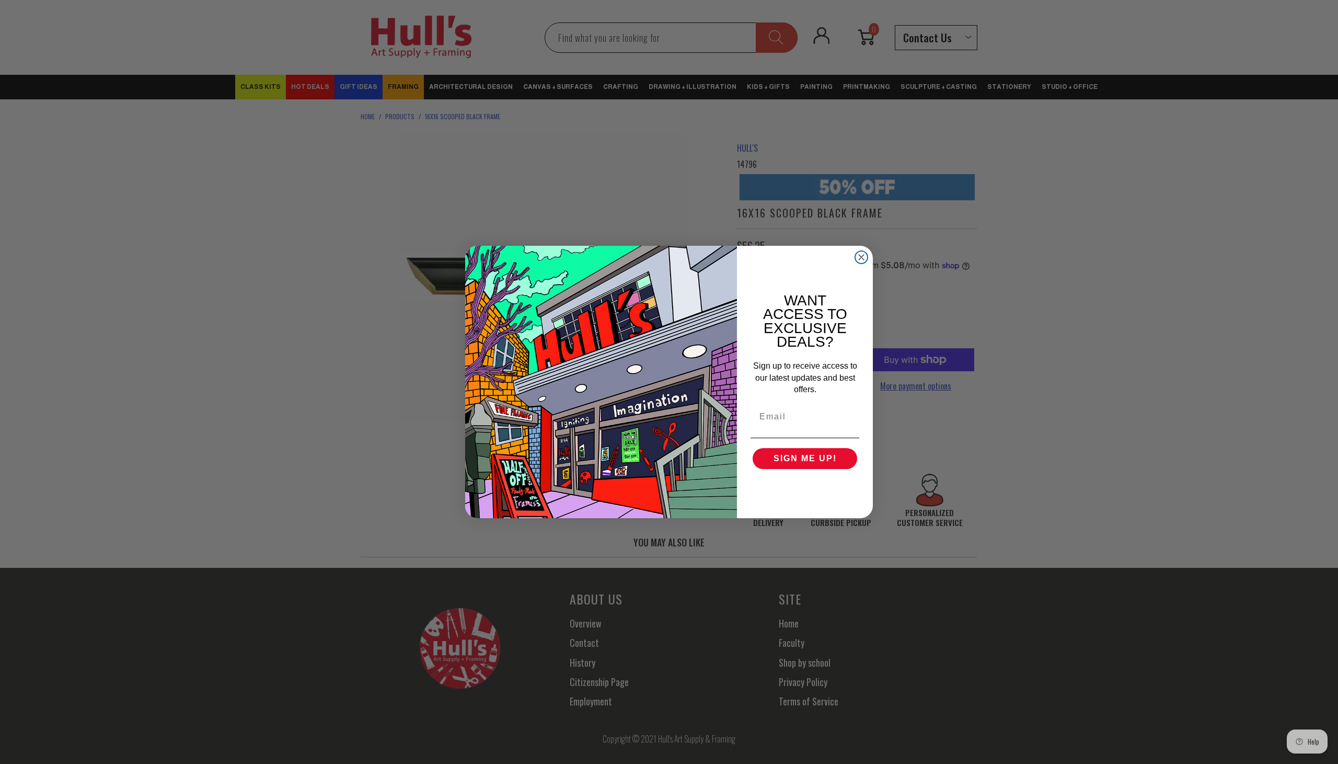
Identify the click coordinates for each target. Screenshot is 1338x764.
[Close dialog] (861, 257)
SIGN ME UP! (805, 458)
